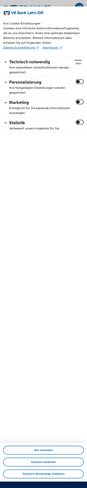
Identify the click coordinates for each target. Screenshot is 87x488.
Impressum (50, 47)
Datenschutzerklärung (19, 47)
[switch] (80, 81)
